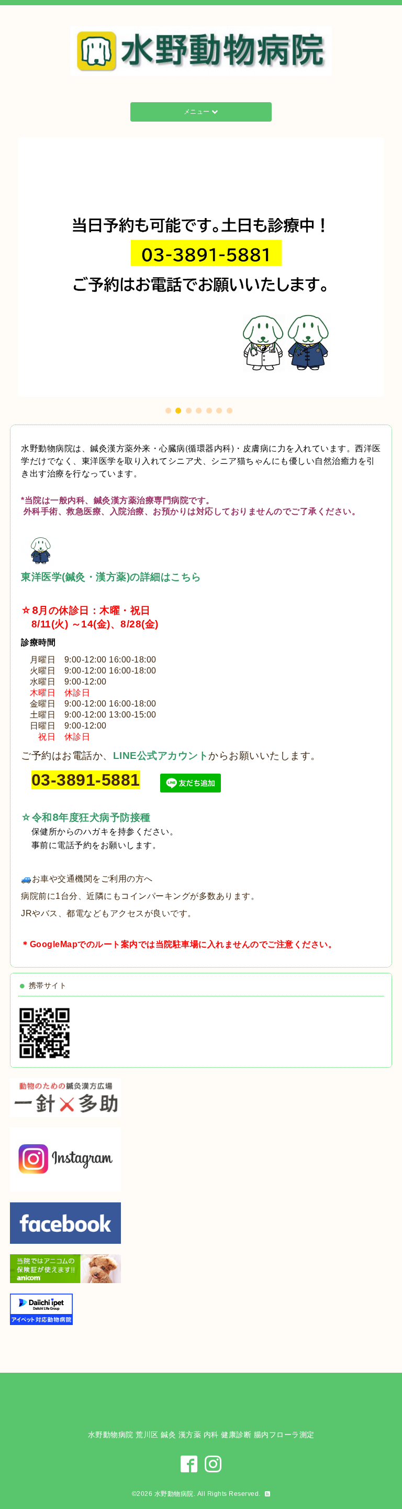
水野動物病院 (174, 1493)
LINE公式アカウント (161, 755)
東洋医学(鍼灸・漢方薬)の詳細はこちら (111, 576)
